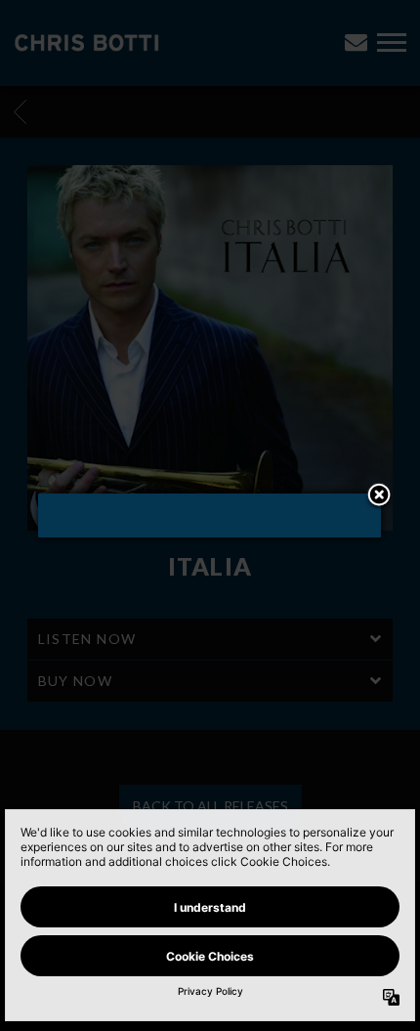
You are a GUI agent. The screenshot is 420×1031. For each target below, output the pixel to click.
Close (379, 496)
